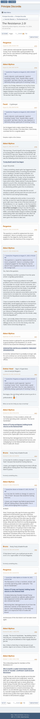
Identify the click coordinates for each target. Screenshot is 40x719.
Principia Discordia (11, 6)
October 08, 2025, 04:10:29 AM (11, 549)
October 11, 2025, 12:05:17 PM (11, 659)
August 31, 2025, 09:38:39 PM (10, 251)
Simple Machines (25, 717)
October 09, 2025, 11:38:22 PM (11, 631)
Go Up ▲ (27, 715)
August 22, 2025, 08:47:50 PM (10, 107)
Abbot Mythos (8, 64)
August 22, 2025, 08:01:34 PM (10, 67)
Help (12, 715)
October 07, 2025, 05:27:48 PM (11, 456)
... (17, 34)
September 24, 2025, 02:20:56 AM (11, 374)
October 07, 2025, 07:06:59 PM (11, 485)
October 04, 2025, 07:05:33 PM (11, 413)
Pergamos (7, 43)
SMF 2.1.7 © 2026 (15, 717)
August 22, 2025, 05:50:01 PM (10, 46)
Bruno (5, 453)
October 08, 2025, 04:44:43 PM (11, 573)
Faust (5, 104)
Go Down (5, 33)
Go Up (3, 703)
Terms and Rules (19, 715)
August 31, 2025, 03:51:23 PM (10, 146)
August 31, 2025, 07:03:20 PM (10, 229)
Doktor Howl (8, 369)
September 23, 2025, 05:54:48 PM (11, 336)
